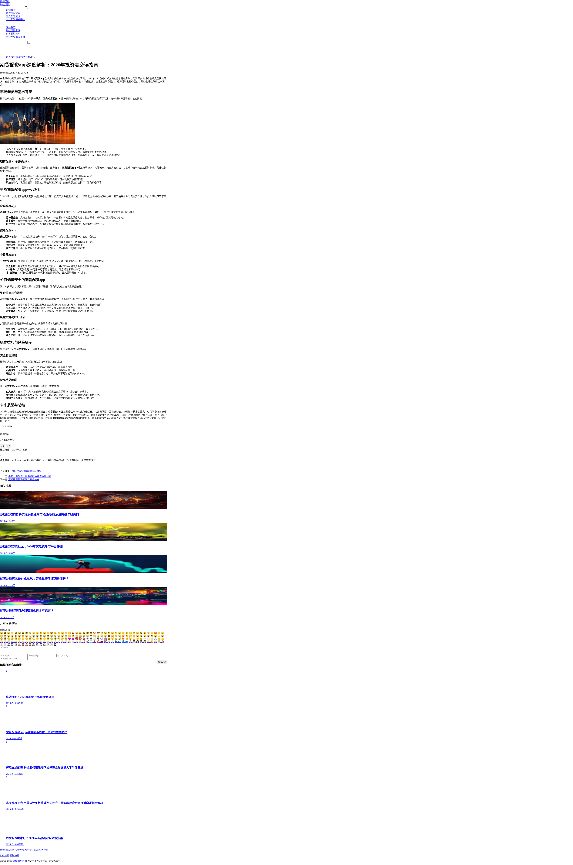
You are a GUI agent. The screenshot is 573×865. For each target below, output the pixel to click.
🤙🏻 (69, 641)
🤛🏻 (12, 641)
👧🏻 (137, 641)
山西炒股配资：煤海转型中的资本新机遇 (29, 476)
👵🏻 (159, 641)
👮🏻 (12, 644)
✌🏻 (22, 641)
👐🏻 (144, 638)
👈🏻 (33, 641)
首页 (8, 56)
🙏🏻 (155, 638)
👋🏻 (65, 641)
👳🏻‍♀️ (1, 644)
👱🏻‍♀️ (148, 641)
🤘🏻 (26, 641)
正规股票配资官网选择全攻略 (23, 479)
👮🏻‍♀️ (8, 644)
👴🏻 (155, 641)
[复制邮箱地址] (8, 446)
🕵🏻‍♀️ (30, 644)
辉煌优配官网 (7, 850)
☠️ (94, 638)
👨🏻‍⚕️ (40, 644)
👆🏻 (40, 641)
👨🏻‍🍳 (51, 644)
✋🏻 (51, 641)
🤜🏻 (15, 641)
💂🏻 (26, 644)
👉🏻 (37, 641)
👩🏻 (144, 641)
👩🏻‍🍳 (48, 644)
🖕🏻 (76, 641)
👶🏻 (130, 641)
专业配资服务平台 (20, 56)
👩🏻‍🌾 (44, 644)
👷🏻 (19, 644)
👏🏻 (151, 638)
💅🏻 (87, 641)
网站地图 (14, 855)
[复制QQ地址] (2, 446)
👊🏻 (5, 641)
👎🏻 (1, 641)
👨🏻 (141, 641)
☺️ (30, 633)
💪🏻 (73, 641)
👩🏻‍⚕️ (37, 644)
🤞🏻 (19, 641)
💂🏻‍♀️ (22, 644)
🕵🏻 (33, 644)
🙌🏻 (148, 638)
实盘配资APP (22, 850)
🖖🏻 (62, 641)
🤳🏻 (83, 641)
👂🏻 (108, 641)
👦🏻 (134, 641)
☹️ (130, 633)
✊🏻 (8, 641)
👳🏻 (5, 644)
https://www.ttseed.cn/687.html (26, 471)
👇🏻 (44, 641)
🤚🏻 (55, 641)
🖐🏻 (58, 641)
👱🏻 (151, 641)
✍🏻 (80, 641)
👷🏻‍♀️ (15, 644)
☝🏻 (48, 641)
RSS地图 (4, 855)
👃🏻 (112, 641)
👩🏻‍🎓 (55, 644)
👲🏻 (162, 641)
